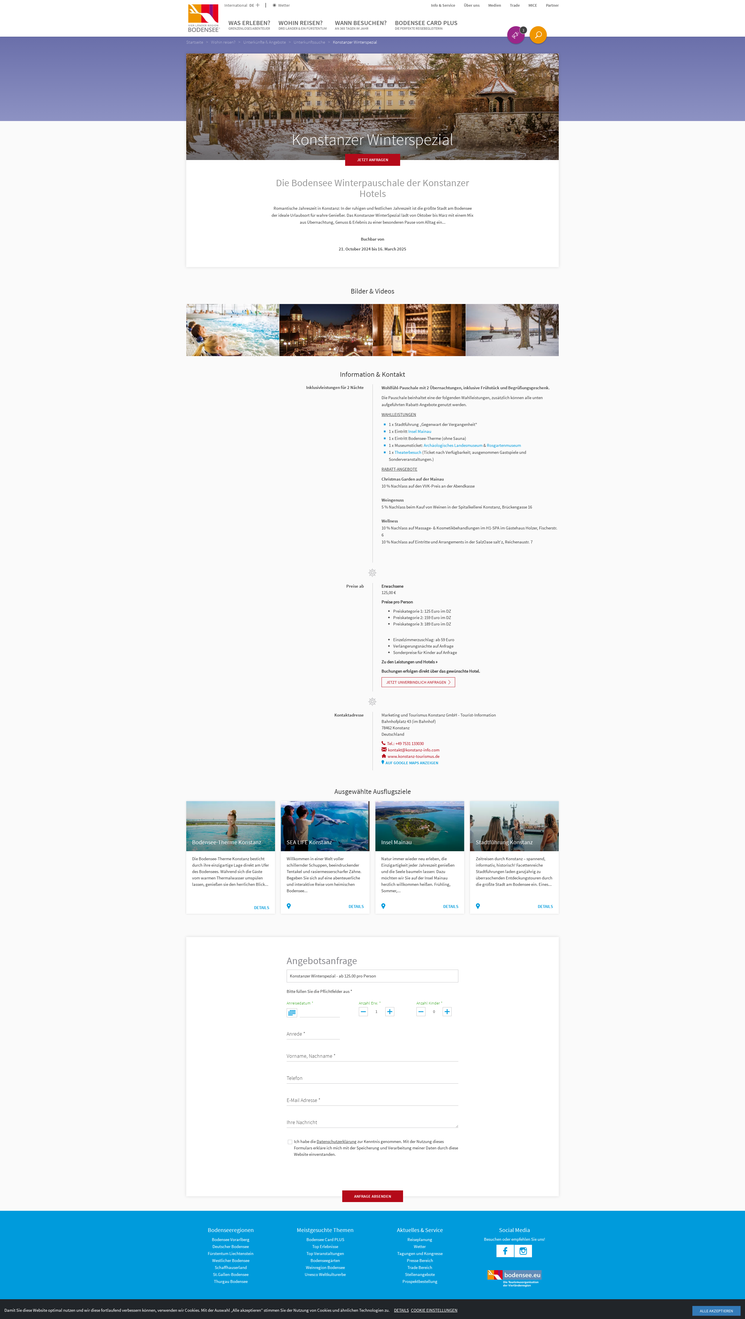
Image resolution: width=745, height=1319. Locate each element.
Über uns (472, 5)
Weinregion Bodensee (325, 1267)
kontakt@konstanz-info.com (413, 750)
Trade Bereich (419, 1267)
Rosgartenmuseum (504, 445)
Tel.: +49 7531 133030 (405, 743)
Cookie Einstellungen (434, 1310)
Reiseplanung (419, 1239)
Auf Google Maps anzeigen (412, 762)
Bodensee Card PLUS (426, 25)
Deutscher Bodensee (230, 1246)
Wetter (283, 5)
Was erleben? (249, 25)
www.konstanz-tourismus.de (413, 756)
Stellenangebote (420, 1274)
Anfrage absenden (372, 1196)
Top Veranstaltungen (325, 1253)
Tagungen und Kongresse (420, 1253)
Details (261, 907)
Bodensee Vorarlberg (230, 1239)
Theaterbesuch (408, 452)
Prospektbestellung (419, 1281)
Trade (515, 5)
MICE (532, 5)
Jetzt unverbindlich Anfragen (416, 682)
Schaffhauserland (231, 1267)
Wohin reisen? (303, 25)
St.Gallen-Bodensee (231, 1274)
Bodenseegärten (325, 1260)
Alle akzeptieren (716, 1310)
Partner (552, 5)
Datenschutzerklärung (336, 1141)
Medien (494, 5)
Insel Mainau (419, 431)
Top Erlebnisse (325, 1246)
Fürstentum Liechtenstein (230, 1253)
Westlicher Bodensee (230, 1260)
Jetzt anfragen (372, 159)
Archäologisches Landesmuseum (453, 445)
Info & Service (443, 5)
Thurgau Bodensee (231, 1281)
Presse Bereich (420, 1260)
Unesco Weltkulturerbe (325, 1274)
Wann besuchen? (361, 25)
